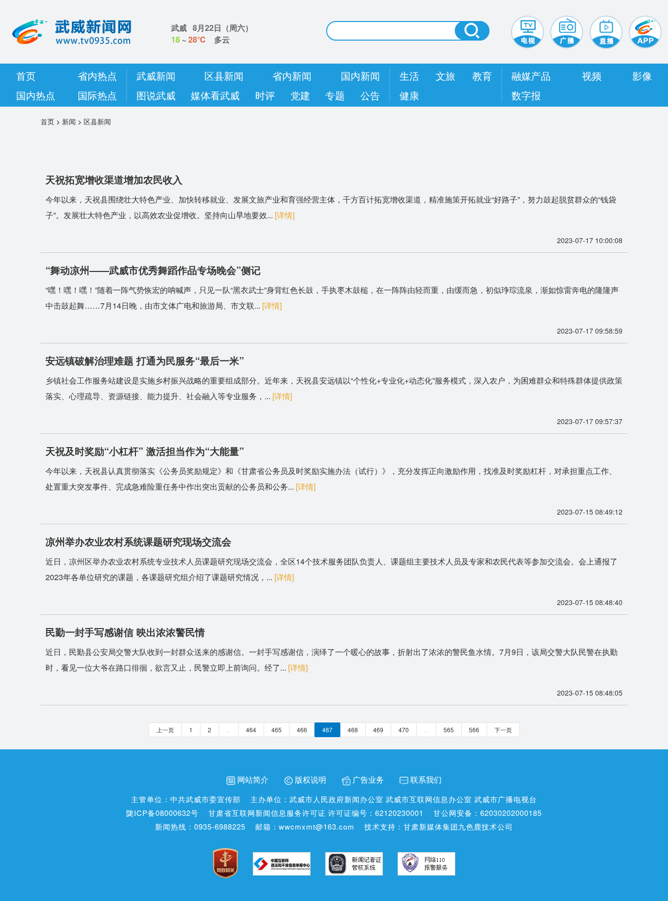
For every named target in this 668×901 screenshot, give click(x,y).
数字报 (526, 95)
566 (474, 729)
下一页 (503, 729)
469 (378, 729)
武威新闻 (156, 75)
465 (276, 729)
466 (302, 729)
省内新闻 (292, 75)
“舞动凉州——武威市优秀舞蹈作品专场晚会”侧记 (153, 270)
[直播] (606, 31)
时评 (265, 95)
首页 (26, 75)
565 (449, 729)
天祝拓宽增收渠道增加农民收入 (113, 179)
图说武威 (156, 95)
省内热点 (97, 75)
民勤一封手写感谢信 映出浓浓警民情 (125, 632)
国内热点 (35, 95)
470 (404, 729)
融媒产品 (531, 75)
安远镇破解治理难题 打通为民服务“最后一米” (144, 360)
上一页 (165, 729)
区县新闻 (224, 75)
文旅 (445, 75)
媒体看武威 (215, 95)
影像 (642, 75)
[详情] (284, 215)
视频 (591, 75)
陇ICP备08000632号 (162, 813)
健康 (409, 95)
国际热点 (97, 95)
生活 (409, 75)
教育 (482, 75)
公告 (370, 95)
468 (353, 729)
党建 (300, 95)
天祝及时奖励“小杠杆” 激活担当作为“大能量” (144, 451)
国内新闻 (360, 75)
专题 (335, 95)
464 (251, 729)
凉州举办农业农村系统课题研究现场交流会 (138, 541)
